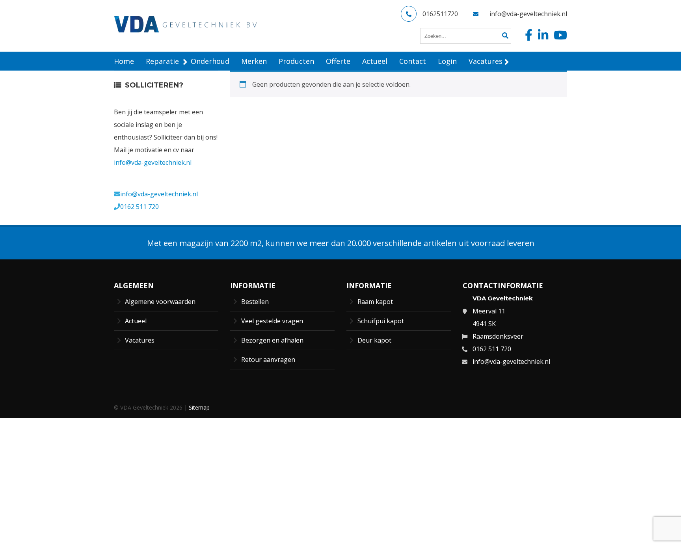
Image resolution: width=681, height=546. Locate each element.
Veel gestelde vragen (272, 321)
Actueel (136, 321)
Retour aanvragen (268, 359)
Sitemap (199, 407)
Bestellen (255, 301)
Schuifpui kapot (380, 321)
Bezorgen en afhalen (272, 340)
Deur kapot (374, 340)
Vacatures (139, 340)
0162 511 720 (139, 206)
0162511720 (440, 13)
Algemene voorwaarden (160, 301)
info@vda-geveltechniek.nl (528, 13)
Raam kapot (375, 301)
